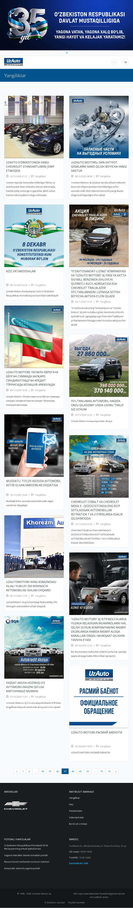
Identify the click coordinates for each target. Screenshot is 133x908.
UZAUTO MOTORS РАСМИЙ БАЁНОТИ (96, 732)
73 (101, 771)
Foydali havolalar (76, 902)
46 (57, 771)
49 (80, 771)
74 (109, 771)
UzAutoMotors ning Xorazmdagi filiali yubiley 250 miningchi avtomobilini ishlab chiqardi (31, 586)
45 (50, 771)
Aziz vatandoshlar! (21, 271)
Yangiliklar (40, 176)
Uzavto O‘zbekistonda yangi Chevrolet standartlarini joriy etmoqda (30, 167)
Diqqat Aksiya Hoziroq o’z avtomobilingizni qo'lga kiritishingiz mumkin (25, 687)
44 (42, 771)
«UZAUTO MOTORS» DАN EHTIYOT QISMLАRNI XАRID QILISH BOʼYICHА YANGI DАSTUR (99, 167)
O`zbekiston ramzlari (55, 902)
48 (73, 771)
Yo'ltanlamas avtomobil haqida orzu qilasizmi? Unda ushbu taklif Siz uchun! (97, 405)
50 (87, 771)
